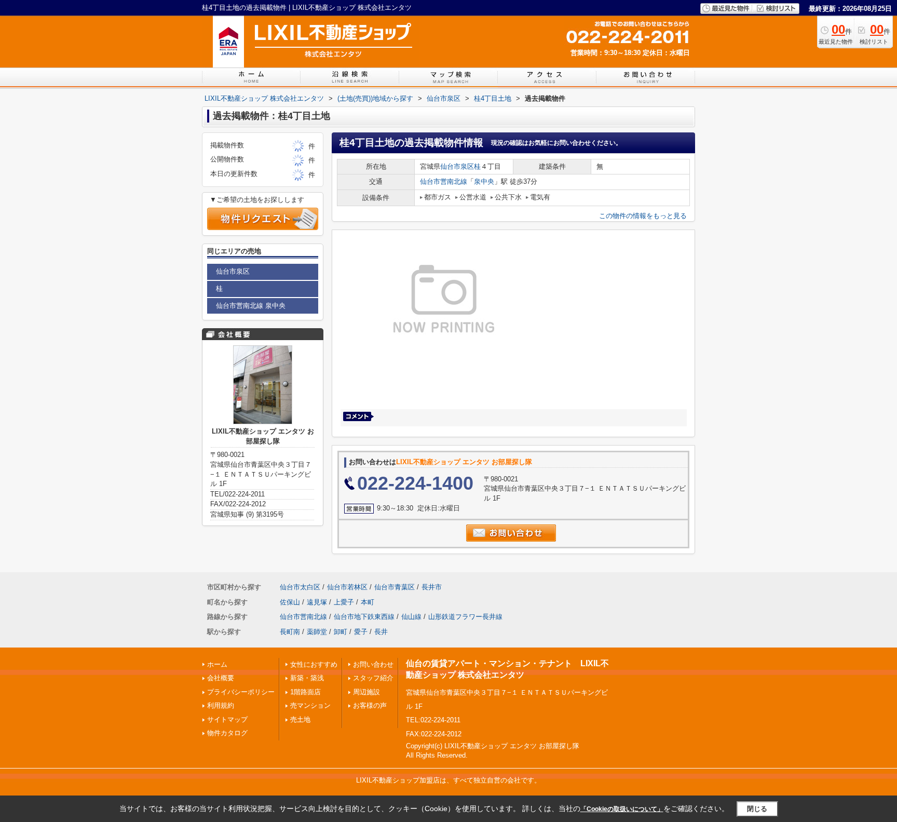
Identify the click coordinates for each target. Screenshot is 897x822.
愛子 (361, 632)
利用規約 (220, 705)
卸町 (340, 632)
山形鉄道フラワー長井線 (465, 617)
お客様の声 (370, 705)
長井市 (432, 587)
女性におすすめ (313, 664)
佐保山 (290, 602)
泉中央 (484, 181)
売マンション (310, 705)
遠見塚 (317, 602)
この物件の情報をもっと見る (643, 216)
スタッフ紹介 (373, 678)
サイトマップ (227, 719)
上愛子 (344, 602)
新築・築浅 (307, 678)
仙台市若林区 (347, 587)
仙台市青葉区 (394, 587)
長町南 (290, 632)
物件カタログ (227, 733)
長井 (381, 632)
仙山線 (411, 617)
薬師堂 (317, 632)
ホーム (217, 664)
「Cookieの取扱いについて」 (621, 809)
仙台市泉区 (457, 166)
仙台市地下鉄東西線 (364, 617)
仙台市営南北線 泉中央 (251, 305)
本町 (367, 602)
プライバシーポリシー (241, 692)
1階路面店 (305, 692)
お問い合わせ (373, 664)
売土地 (300, 719)
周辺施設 (366, 692)
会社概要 (220, 678)
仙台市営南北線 (443, 181)
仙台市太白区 (300, 587)
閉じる (757, 809)
